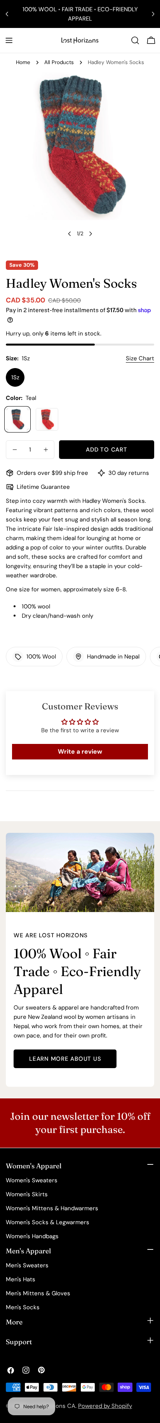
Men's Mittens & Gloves (38, 1293)
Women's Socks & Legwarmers (47, 1222)
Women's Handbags (32, 1236)
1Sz (15, 377)
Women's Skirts (27, 1194)
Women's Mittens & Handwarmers (52, 1208)
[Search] (135, 40)
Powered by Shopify (105, 1406)
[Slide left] (69, 234)
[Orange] (47, 419)
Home (23, 62)
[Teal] (17, 419)
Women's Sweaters (31, 1180)
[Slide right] (90, 234)
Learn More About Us (65, 1059)
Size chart (140, 358)
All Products (59, 62)
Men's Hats (20, 1279)
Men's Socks (23, 1307)
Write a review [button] (80, 751)
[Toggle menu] (9, 40)
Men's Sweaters (27, 1265)
